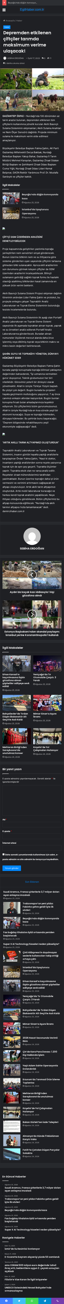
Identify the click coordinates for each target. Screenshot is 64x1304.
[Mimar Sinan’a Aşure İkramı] (47, 703)
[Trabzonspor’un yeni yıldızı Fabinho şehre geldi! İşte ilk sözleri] (11, 908)
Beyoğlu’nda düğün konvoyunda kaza (26, 2)
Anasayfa (10, 20)
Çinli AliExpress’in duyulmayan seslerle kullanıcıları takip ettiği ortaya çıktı (40, 956)
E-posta (7, 831)
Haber (19, 20)
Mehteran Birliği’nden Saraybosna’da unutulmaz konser (14, 750)
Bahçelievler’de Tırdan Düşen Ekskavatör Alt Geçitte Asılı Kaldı (15, 716)
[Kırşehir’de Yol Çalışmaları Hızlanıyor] (47, 736)
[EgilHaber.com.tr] (32, 9)
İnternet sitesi (9, 843)
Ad (4, 819)
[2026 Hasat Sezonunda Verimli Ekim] (11, 1042)
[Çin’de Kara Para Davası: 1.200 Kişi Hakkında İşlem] (11, 1056)
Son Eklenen (32, 881)
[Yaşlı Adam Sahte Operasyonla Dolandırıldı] (11, 1070)
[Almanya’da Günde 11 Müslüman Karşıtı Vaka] (11, 1140)
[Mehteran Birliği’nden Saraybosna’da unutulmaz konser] (16, 736)
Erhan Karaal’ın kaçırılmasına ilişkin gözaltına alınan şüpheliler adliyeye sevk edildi (15, 680)
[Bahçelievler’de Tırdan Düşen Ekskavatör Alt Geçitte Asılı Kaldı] (16, 703)
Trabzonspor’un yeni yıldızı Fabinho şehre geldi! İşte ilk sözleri (38, 907)
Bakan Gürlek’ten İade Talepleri (40, 1122)
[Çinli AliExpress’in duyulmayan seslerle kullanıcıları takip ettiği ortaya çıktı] (11, 957)
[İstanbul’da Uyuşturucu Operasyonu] (11, 213)
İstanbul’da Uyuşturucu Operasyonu (36, 969)
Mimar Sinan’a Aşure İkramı (45, 715)
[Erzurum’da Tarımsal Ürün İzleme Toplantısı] (11, 1084)
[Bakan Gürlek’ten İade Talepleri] (11, 1126)
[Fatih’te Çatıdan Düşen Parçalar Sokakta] (11, 1154)
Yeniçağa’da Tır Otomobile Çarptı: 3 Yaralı (44, 677)
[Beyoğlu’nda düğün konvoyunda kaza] (11, 198)
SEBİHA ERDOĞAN (15, 58)
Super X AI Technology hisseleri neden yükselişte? (31, 944)
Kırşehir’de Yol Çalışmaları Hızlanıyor (45, 749)
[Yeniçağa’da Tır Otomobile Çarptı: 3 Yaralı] (47, 663)
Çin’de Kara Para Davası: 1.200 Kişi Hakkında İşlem (40, 1053)
